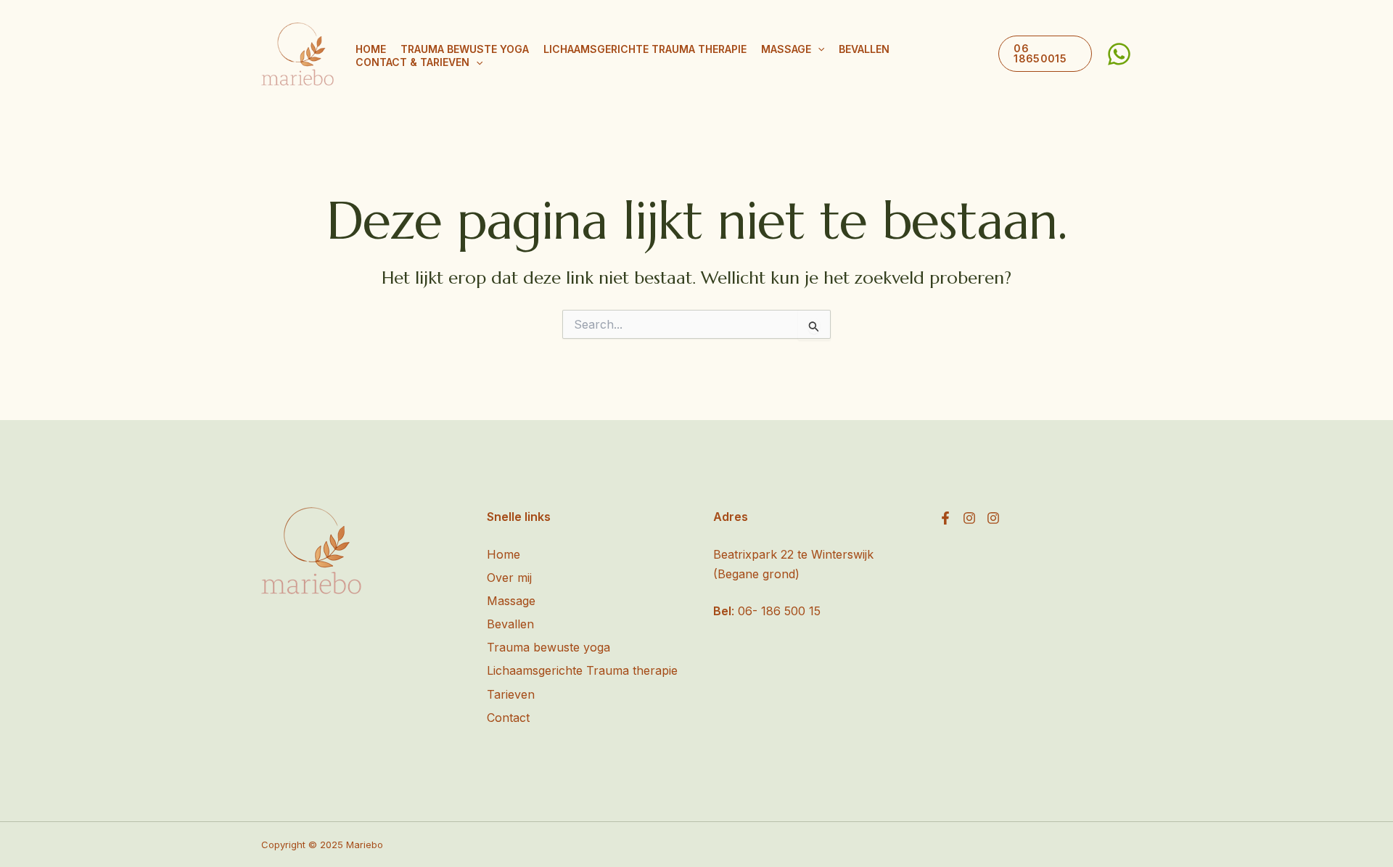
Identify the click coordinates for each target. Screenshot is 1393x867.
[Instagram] (969, 518)
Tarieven (511, 694)
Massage (786, 49)
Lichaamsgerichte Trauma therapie (645, 49)
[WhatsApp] (1119, 54)
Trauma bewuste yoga (464, 49)
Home (371, 49)
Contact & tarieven (412, 62)
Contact (508, 717)
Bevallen (864, 49)
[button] (817, 49)
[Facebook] (945, 518)
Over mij (509, 577)
